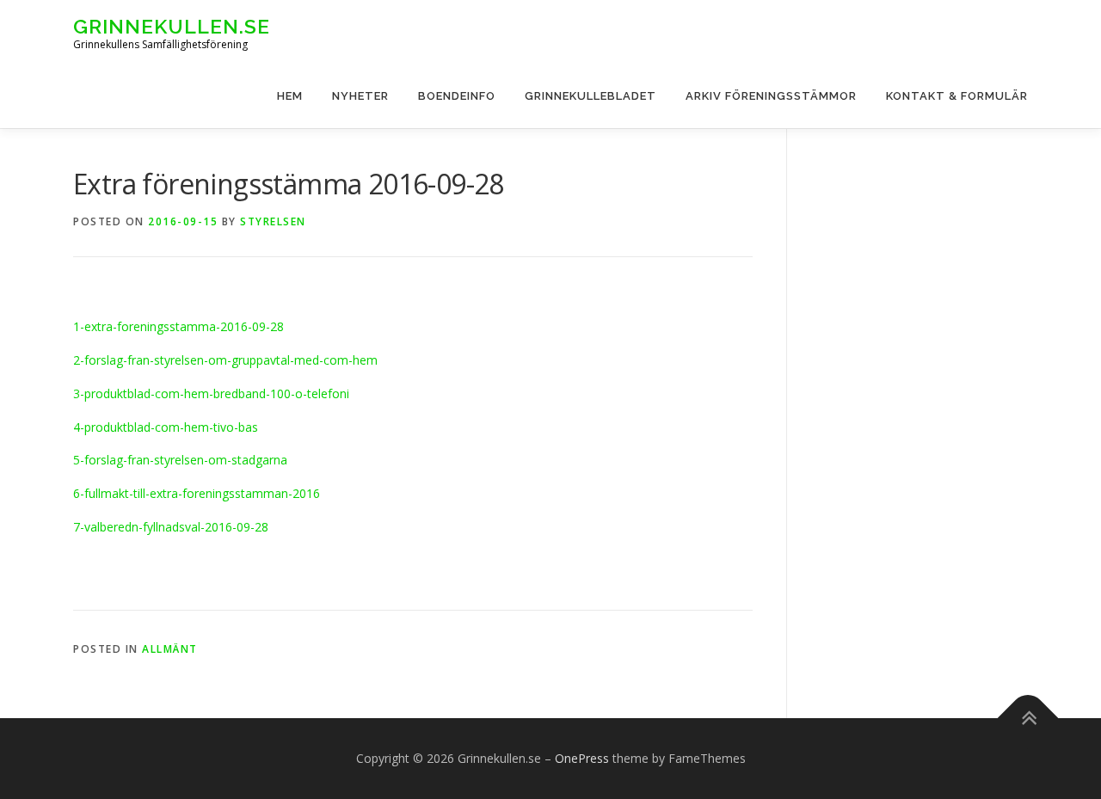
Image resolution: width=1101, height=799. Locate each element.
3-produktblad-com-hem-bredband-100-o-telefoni (211, 393)
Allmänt (170, 649)
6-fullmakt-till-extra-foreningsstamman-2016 (196, 493)
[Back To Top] (1028, 718)
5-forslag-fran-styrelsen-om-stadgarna (180, 460)
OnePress (582, 758)
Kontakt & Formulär (957, 95)
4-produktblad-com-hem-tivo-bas (165, 427)
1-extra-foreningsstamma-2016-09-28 (178, 326)
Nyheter (360, 95)
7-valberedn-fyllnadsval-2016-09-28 (170, 527)
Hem (290, 95)
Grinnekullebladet (590, 95)
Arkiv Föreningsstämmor (771, 95)
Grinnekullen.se (171, 26)
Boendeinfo (456, 95)
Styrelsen (273, 221)
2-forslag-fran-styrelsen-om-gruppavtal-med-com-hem (225, 360)
